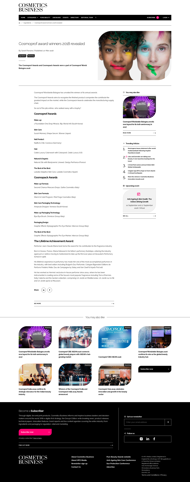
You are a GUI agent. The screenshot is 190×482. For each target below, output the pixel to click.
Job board (56, 17)
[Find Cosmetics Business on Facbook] (154, 440)
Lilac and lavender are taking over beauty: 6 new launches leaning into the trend (141, 159)
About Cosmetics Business (82, 457)
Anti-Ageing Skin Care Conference (121, 460)
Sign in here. (37, 438)
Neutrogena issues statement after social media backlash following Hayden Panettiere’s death (142, 150)
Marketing (31, 55)
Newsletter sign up (79, 464)
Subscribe (151, 17)
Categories (31, 17)
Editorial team (87, 17)
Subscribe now (147, 369)
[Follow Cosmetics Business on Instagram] (141, 440)
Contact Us (76, 467)
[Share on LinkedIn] (43, 290)
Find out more (24, 445)
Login (165, 17)
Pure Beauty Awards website (119, 457)
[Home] (19, 23)
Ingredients (22, 55)
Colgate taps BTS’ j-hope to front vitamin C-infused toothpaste (141, 172)
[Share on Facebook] (49, 290)
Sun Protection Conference (118, 464)
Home (23, 17)
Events (65, 17)
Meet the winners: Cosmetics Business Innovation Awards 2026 (141, 178)
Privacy (164, 475)
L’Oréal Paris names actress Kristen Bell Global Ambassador (141, 166)
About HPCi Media (79, 460)
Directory (75, 17)
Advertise (111, 467)
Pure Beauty (45, 17)
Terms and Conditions (150, 475)
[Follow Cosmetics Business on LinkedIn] (147, 440)
